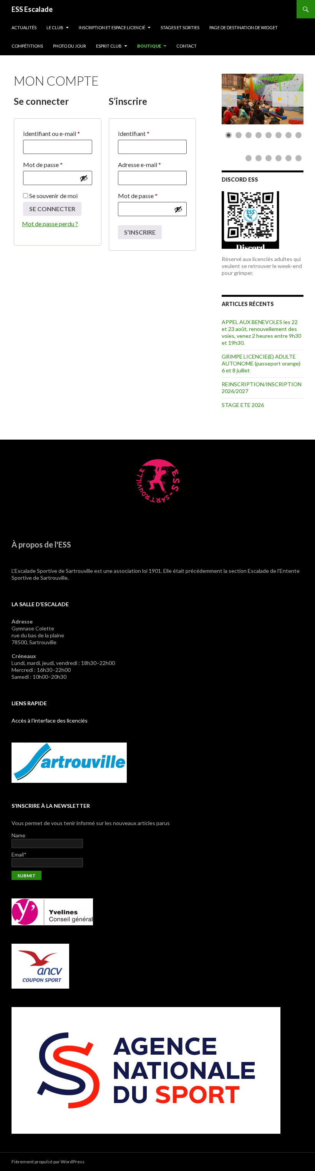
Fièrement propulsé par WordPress (48, 1161)
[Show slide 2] (238, 135)
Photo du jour (69, 45)
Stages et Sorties (180, 27)
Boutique (149, 45)
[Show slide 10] (258, 158)
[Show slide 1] (228, 135)
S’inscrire (140, 232)
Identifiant (140, 134)
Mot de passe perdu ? (50, 223)
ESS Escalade (32, 9)
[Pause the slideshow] (280, 99)
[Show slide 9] (248, 158)
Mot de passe (49, 165)
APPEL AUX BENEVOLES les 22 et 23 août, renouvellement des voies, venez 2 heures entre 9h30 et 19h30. (261, 332)
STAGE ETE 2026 (243, 405)
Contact (186, 45)
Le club (54, 27)
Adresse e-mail (146, 165)
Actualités (24, 27)
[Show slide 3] (248, 135)
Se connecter (52, 208)
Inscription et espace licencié (112, 27)
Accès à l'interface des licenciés (50, 720)
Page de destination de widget (243, 27)
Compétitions (27, 45)
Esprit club (109, 45)
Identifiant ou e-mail (57, 134)
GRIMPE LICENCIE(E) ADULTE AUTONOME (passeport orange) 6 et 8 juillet (261, 363)
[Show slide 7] (288, 135)
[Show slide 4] (258, 135)
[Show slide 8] (298, 135)
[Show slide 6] (278, 135)
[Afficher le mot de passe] (84, 178)
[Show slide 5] (268, 135)
